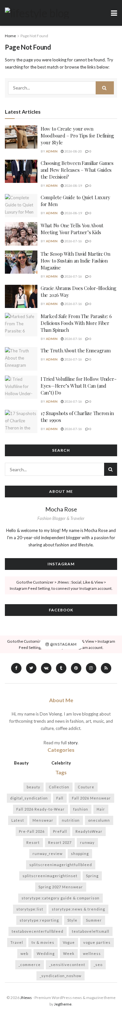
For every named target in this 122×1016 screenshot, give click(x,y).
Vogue (69, 942)
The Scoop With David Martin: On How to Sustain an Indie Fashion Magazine (75, 260)
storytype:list (29, 909)
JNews (26, 997)
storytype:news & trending (78, 909)
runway (87, 842)
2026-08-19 (73, 185)
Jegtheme (63, 1004)
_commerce (30, 964)
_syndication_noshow (60, 976)
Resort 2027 (60, 842)
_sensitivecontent (67, 964)
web (24, 953)
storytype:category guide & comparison (60, 898)
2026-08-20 (73, 151)
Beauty (21, 763)
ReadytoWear (88, 831)
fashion (80, 809)
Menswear (43, 820)
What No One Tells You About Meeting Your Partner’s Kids (72, 228)
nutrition (71, 820)
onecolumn (99, 820)
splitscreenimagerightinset (49, 876)
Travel (16, 942)
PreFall (60, 831)
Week (69, 953)
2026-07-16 (73, 241)
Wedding (46, 953)
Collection (59, 787)
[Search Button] (105, 87)
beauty (33, 787)
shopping (80, 853)
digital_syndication (29, 798)
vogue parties (97, 942)
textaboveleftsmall (90, 931)
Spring (92, 876)
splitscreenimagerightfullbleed (60, 865)
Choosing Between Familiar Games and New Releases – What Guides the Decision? (77, 170)
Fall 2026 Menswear (91, 798)
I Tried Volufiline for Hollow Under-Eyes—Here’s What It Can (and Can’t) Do (78, 386)
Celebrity (61, 763)
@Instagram (63, 644)
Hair (101, 809)
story (72, 742)
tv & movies (43, 942)
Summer (94, 920)
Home (10, 35)
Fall (59, 798)
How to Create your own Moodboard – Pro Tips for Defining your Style (77, 135)
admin (52, 151)
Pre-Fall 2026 (32, 831)
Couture (86, 787)
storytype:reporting (39, 920)
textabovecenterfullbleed (37, 931)
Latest (17, 820)
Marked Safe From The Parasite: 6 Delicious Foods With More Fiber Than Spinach (76, 323)
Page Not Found (34, 35)
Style (72, 920)
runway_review (47, 853)
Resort (33, 842)
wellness (92, 953)
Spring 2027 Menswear (60, 887)
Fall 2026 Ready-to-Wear (40, 809)
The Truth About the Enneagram (75, 350)
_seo (98, 964)
